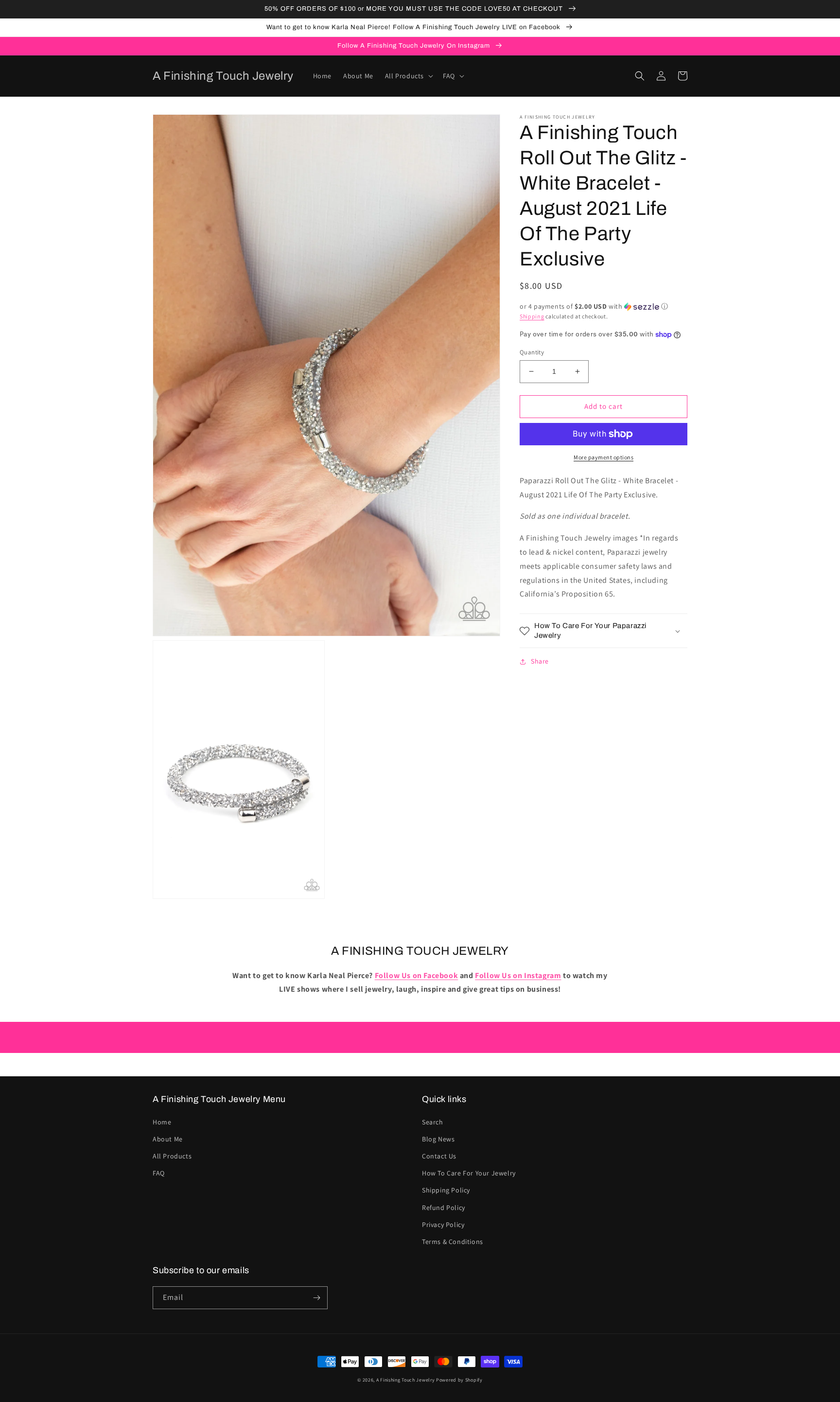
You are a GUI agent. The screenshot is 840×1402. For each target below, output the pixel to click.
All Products (172, 1156)
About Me (168, 1139)
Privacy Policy (443, 1224)
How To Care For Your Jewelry (469, 1173)
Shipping (532, 316)
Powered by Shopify (459, 1380)
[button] (408, 76)
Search (432, 1122)
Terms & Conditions (452, 1241)
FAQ (159, 1173)
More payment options (603, 457)
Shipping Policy (446, 1190)
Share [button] (540, 661)
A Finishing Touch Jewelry (405, 1380)
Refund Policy (443, 1207)
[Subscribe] (316, 1297)
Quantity (532, 352)
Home (162, 1122)
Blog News (438, 1139)
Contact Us (439, 1156)
